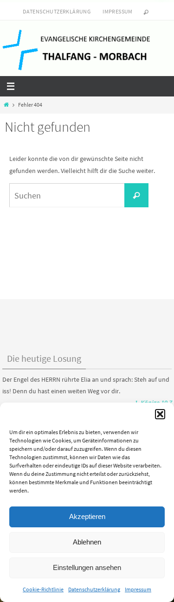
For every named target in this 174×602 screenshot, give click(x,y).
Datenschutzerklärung (94, 589)
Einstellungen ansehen (87, 567)
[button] (160, 414)
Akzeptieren (87, 516)
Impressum (138, 589)
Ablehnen (87, 542)
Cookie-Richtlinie (43, 589)
